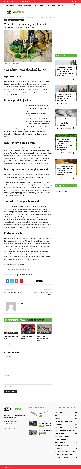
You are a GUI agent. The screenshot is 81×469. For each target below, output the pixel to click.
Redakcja (10, 27)
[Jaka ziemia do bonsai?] (33, 432)
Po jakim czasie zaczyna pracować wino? (43, 338)
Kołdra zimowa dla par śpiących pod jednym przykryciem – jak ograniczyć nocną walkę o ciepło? (65, 71)
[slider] (10, 274)
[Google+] (72, 1)
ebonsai (59, 78)
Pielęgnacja (9, 5)
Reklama (27, 1)
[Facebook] (69, 1)
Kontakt (34, 1)
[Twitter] (75, 1)
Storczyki (58, 427)
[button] (74, 5)
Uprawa (61, 5)
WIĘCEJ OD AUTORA (35, 320)
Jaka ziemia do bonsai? (45, 430)
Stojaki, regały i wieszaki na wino (16, 20)
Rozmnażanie (37, 5)
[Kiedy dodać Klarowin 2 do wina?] (11, 329)
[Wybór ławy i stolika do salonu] (33, 414)
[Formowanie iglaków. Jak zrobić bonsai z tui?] (33, 423)
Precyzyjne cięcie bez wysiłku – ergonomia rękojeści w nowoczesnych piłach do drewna (65, 170)
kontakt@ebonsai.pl (10, 423)
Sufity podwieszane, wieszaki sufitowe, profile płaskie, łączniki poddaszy (65, 454)
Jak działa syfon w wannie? (13, 292)
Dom (54, 5)
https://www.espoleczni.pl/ (22, 269)
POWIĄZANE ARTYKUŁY (15, 320)
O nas (22, 1)
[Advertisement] (54, 12)
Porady (47, 5)
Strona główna (8, 17)
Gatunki (19, 5)
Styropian (58, 412)
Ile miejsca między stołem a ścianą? (43, 293)
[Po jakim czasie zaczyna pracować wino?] (44, 329)
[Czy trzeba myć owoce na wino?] (28, 329)
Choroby (27, 5)
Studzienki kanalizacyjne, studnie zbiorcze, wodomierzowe (64, 439)
